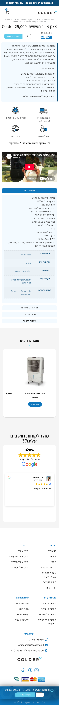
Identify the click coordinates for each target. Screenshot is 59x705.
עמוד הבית (50, 19)
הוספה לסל (13, 36)
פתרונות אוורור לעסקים (36, 19)
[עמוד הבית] (29, 659)
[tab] (29, 190)
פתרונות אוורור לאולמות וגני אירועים (25, 20)
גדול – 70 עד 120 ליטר (22, 271)
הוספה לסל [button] (35, 404)
